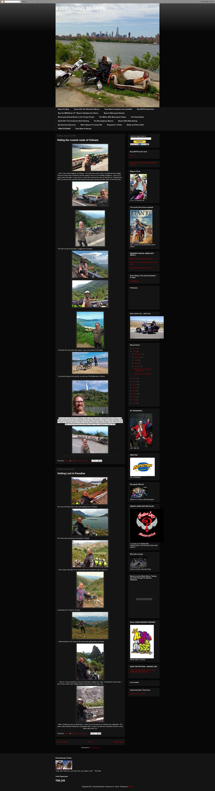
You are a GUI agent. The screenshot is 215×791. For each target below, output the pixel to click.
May (136, 363)
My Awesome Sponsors (67, 125)
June (136, 360)
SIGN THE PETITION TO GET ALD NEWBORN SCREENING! (142, 671)
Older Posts (118, 742)
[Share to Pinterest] (101, 461)
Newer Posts (62, 742)
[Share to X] (97, 461)
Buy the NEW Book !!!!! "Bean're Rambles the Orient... (78, 113)
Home (90, 742)
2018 (135, 378)
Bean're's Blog (63, 109)
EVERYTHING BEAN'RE (81, 8)
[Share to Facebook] (99, 461)
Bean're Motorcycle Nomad (114, 113)
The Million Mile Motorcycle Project (112, 117)
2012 (135, 397)
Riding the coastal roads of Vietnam (77, 140)
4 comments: (83, 733)
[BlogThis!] (95, 461)
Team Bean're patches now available (118, 109)
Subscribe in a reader (137, 694)
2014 (135, 391)
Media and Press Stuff (135, 125)
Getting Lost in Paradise (71, 473)
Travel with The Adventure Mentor (87, 109)
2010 (135, 403)
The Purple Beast (137, 117)
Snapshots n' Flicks (114, 125)
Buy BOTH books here (145, 109)
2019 (135, 351)
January (137, 366)
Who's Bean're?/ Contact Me (91, 125)
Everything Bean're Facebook (140, 268)
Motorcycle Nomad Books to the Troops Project (76, 117)
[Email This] (92, 461)
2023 (135, 348)
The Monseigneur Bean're (103, 121)
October (137, 357)
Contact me (134, 281)
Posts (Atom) (94, 747)
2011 (134, 400)
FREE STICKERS (64, 128)
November (138, 354)
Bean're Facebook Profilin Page (141, 259)
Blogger (130, 786)
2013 (135, 394)
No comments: (84, 461)
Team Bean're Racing (83, 128)
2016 (135, 385)
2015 (135, 388)
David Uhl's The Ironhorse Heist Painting (73, 121)
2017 (135, 382)
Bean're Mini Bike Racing (127, 121)
